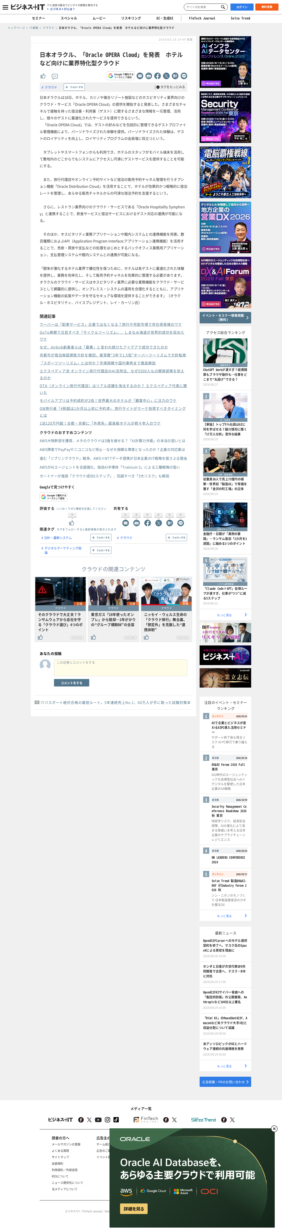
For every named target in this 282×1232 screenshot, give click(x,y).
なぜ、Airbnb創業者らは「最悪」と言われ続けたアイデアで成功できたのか (104, 347)
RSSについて (60, 1176)
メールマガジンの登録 (66, 1144)
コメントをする (71, 683)
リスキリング (131, 18)
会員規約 (57, 1163)
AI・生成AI (164, 18)
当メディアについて (65, 1189)
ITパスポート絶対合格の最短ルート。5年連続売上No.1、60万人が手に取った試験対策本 (116, 702)
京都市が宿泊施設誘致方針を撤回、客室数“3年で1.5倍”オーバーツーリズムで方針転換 (113, 355)
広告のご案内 (105, 1150)
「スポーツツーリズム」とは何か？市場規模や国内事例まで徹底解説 (98, 363)
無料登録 (267, 7)
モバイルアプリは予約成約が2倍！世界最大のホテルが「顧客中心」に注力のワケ (108, 400)
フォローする (76, 87)
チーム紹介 (103, 1144)
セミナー (38, 18)
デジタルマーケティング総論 (63, 550)
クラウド (51, 87)
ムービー (99, 18)
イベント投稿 (105, 1157)
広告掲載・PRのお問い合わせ (223, 1082)
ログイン (242, 7)
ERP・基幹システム (58, 537)
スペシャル (69, 18)
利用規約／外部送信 (65, 1170)
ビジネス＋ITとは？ (62, 9)
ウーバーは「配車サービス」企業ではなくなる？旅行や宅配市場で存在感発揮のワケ (111, 324)
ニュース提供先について (67, 1182)
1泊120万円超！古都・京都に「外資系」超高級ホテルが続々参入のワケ (100, 423)
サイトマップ (60, 1157)
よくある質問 (60, 1150)
